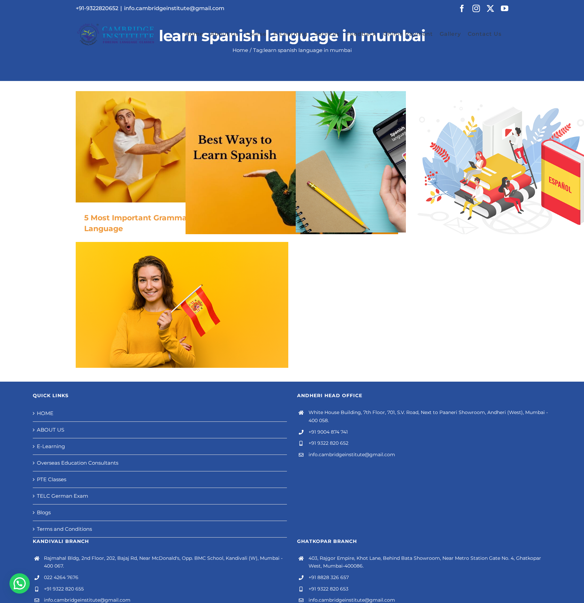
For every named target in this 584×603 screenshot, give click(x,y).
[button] (19, 583)
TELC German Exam (62, 496)
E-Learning (51, 446)
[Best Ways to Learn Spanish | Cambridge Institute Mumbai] (292, 180)
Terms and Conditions (64, 529)
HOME (45, 413)
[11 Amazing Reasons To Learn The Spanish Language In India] (182, 312)
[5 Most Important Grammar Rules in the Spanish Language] (182, 146)
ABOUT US (50, 430)
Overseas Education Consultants (77, 463)
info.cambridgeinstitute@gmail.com (174, 8)
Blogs (44, 512)
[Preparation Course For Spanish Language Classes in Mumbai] (402, 161)
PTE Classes (51, 479)
